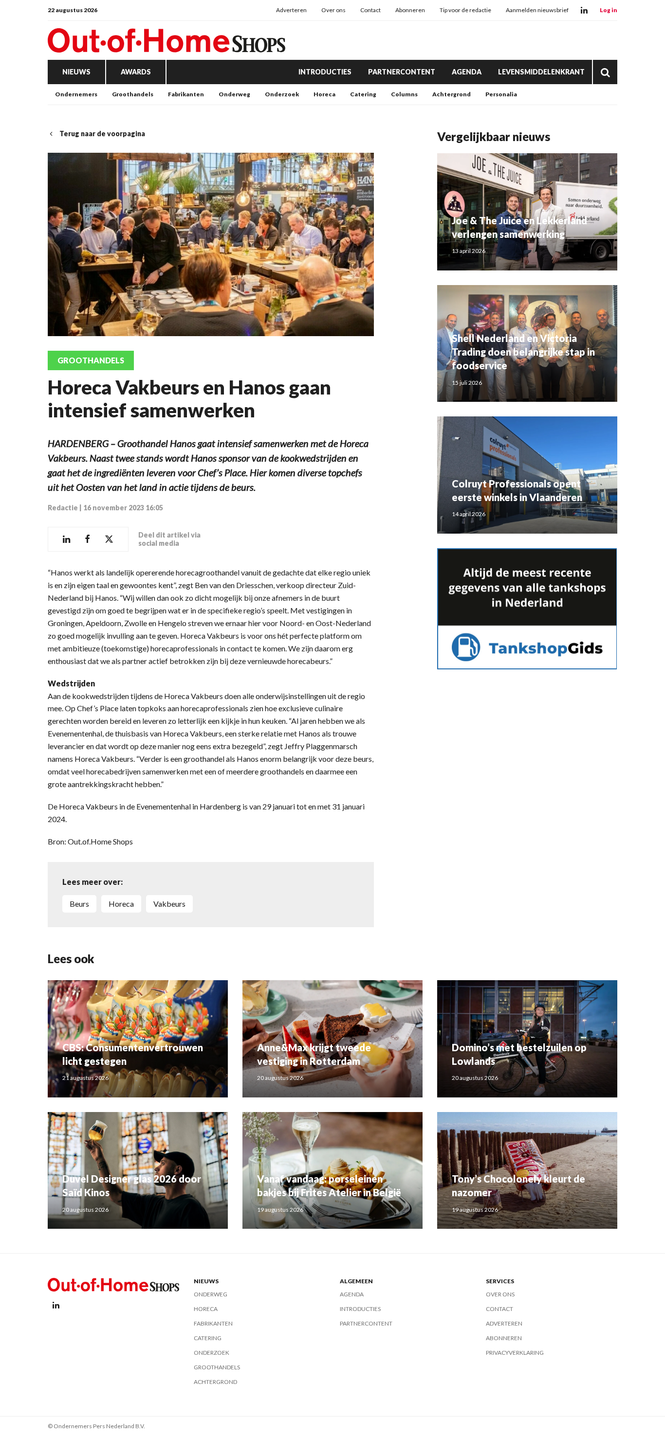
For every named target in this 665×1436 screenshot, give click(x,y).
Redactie (63, 507)
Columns (404, 94)
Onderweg (234, 94)
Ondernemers (76, 94)
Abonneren (410, 10)
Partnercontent (401, 72)
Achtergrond (451, 94)
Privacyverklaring (515, 1352)
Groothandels (132, 94)
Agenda (466, 72)
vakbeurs (169, 903)
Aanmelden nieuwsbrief (537, 10)
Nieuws (76, 72)
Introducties (324, 72)
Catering (363, 94)
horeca (121, 903)
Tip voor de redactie (465, 10)
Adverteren (291, 10)
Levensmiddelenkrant (541, 72)
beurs (79, 903)
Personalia (501, 94)
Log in (608, 10)
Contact (370, 10)
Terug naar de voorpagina (102, 133)
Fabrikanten (186, 94)
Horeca (324, 94)
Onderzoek (282, 94)
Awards (136, 72)
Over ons (333, 10)
